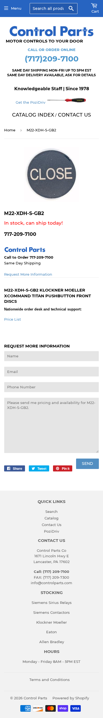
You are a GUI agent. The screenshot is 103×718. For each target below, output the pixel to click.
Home (9, 130)
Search (51, 511)
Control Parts (35, 698)
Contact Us (52, 524)
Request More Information (28, 274)
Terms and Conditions (49, 679)
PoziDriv (51, 531)
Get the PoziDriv (31, 102)
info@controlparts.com (51, 583)
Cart (95, 11)
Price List (12, 319)
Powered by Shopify (70, 698)
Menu (16, 8)
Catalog (51, 518)
